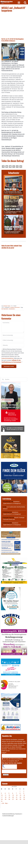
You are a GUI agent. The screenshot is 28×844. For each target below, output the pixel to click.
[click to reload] (9, 766)
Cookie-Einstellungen (8, 815)
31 (1, 801)
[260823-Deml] (13, 215)
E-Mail (4, 753)
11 (5, 795)
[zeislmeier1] (10, 725)
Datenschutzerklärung (17, 759)
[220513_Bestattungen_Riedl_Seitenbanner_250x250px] (14, 630)
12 (9, 795)
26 (9, 799)
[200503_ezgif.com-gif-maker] (10, 588)
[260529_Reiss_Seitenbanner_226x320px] (10, 694)
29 (20, 799)
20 (13, 797)
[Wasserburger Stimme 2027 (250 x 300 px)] (10, 532)
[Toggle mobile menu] (19, 2)
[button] (3, 166)
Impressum (18, 814)
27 (13, 799)
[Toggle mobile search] (25, 2)
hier (8, 750)
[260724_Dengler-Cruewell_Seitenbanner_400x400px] (14, 558)
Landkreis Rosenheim (15, 307)
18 (5, 797)
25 (5, 799)
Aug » (6, 803)
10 (1, 795)
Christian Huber (6, 306)
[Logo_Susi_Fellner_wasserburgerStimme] (10, 659)
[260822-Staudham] (13, 196)
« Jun (2, 803)
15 (20, 795)
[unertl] (10, 614)
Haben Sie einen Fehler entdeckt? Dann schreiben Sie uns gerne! (11, 247)
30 (24, 799)
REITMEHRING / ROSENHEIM (7, 309)
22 (20, 797)
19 (9, 797)
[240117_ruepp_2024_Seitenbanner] (10, 436)
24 (1, 799)
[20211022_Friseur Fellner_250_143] (10, 679)
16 (24, 795)
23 (24, 797)
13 (13, 795)
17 (1, 797)
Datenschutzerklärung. (7, 358)
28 (16, 799)
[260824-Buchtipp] (13, 176)
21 (16, 797)
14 (16, 795)
